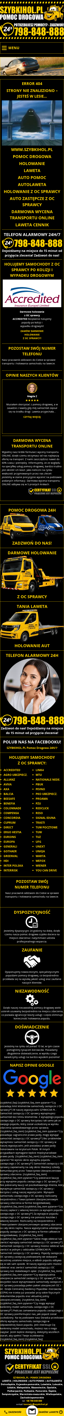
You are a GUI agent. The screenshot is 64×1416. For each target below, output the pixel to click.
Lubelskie (46, 1384)
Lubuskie (57, 1384)
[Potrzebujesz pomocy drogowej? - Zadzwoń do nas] (32, 29)
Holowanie (32, 163)
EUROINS (10, 837)
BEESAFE (9, 799)
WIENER (41, 865)
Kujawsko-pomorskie (27, 1384)
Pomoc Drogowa (32, 156)
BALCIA (8, 794)
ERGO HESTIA (12, 832)
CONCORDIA (12, 818)
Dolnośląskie (8, 1384)
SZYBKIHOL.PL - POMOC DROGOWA (32, 1377)
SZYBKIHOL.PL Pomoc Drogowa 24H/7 (32, 748)
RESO (39, 813)
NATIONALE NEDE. (48, 779)
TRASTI (40, 822)
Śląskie (52, 1390)
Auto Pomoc (32, 177)
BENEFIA (9, 803)
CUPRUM (10, 822)
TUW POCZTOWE (47, 827)
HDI (6, 861)
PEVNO (40, 789)
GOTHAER (10, 851)
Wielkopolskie (53, 1394)
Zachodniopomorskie (32, 1397)
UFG (38, 842)
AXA (6, 789)
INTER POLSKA (13, 865)
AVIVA (8, 784)
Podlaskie (29, 1390)
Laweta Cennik (32, 224)
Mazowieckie (38, 1387)
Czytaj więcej (32, 416)
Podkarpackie (15, 1390)
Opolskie (51, 1387)
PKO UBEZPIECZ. (46, 794)
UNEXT (40, 846)
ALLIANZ (9, 779)
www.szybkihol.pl (32, 149)
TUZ (38, 837)
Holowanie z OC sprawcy (32, 191)
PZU (38, 803)
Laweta (32, 170)
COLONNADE (12, 808)
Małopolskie (23, 1387)
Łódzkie (11, 1387)
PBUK (39, 784)
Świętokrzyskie (10, 1394)
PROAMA (42, 799)
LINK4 (40, 770)
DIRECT (8, 827)
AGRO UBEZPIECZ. (15, 775)
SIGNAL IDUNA (45, 818)
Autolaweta (32, 184)
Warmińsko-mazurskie (32, 1394)
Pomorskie (41, 1390)
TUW (39, 832)
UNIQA (40, 851)
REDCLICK (42, 808)
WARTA (40, 856)
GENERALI (10, 846)
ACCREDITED (12, 770)
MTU (39, 775)
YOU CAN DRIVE (46, 870)
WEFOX (40, 861)
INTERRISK (11, 870)
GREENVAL (11, 856)
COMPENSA (11, 813)
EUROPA (9, 842)
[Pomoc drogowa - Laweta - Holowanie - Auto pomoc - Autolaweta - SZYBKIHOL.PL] (32, 13)
